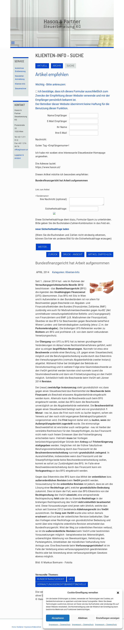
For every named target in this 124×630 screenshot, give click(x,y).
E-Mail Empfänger (57, 121)
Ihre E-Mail (61, 132)
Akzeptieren (58, 618)
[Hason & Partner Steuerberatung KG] (62, 24)
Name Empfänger (57, 115)
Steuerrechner (20, 89)
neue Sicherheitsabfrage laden (52, 229)
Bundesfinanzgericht (50, 579)
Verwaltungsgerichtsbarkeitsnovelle (61, 584)
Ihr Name (62, 127)
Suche (70, 65)
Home (14, 627)
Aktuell (42, 65)
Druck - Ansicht (73, 254)
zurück (52, 254)
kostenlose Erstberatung (20, 69)
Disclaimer (20, 627)
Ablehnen (82, 618)
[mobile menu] (12, 42)
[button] (117, 592)
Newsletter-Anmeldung (19, 77)
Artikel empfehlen (99, 254)
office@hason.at (21, 150)
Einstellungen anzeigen (107, 618)
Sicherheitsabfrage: (56, 208)
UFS (71, 579)
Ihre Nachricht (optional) (53, 199)
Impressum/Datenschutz (32, 627)
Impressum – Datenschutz (59, 625)
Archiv (57, 65)
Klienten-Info (72, 272)
